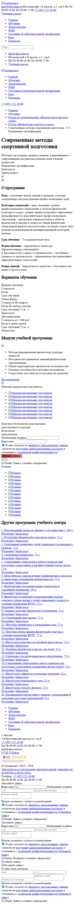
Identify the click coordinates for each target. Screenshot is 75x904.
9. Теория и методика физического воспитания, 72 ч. (32, 610)
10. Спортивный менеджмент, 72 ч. (22, 617)
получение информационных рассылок (39, 448)
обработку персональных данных (48, 445)
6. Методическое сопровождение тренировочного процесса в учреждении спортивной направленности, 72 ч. (36, 577)
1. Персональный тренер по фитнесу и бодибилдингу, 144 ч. (37, 530)
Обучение (14, 23)
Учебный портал (11, 13)
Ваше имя (7, 441)
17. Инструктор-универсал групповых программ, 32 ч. (33, 673)
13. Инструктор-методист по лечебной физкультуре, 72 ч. (35, 642)
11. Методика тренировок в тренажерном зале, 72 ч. (32, 624)
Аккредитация (17, 27)
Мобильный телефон (13, 437)
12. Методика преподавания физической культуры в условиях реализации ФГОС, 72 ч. (32, 633)
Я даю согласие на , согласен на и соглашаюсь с (35, 808)
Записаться (21, 533)
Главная (13, 20)
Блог (11, 37)
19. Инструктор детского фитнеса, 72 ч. (24, 687)
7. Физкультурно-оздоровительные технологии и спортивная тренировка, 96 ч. (30, 587)
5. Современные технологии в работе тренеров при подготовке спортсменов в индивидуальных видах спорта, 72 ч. (36, 565)
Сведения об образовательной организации (34, 34)
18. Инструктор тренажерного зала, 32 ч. (25, 680)
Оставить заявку (11, 456)
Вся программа (10, 379)
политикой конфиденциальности (37, 452)
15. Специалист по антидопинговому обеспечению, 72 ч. (35, 656)
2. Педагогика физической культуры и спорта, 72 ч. (31, 537)
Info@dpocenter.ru (11, 6)
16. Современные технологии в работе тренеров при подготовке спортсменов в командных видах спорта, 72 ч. (36, 664)
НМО (11, 30)
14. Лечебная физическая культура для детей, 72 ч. (31, 649)
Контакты (14, 40)
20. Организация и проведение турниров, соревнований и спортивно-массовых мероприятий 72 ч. (36, 696)
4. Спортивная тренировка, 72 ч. (20, 554)
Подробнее (7, 533)
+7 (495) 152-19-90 (45, 10)
